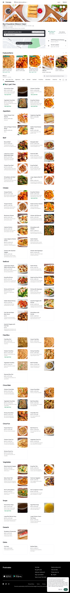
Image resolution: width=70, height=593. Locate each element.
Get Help (37, 567)
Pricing (43, 584)
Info (33, 25)
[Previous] (63, 53)
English (54, 574)
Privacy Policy (31, 584)
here (62, 586)
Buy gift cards (38, 569)
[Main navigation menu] (3, 2)
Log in (58, 2)
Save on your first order (40, 577)
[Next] (66, 53)
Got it (65, 589)
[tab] (9, 79)
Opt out (60, 589)
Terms (38, 584)
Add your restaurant (40, 572)
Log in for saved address (39, 31)
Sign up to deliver (39, 574)
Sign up (64, 2)
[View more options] (64, 7)
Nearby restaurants (56, 567)
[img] (24, 43)
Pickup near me (55, 572)
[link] (61, 7)
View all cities (54, 569)
